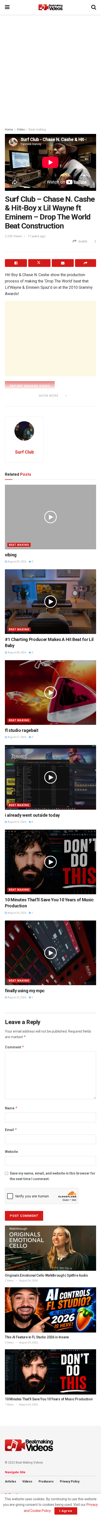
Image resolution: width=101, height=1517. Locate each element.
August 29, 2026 (16, 561)
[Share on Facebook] (16, 263)
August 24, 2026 (16, 913)
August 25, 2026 (16, 822)
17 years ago (36, 236)
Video (21, 129)
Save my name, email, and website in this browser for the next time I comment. (52, 1176)
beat (19, 402)
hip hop (34, 402)
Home (9, 129)
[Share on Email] (63, 263)
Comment (14, 1047)
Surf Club (24, 452)
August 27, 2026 (16, 737)
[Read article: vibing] (50, 517)
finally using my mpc (25, 990)
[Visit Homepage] (50, 7)
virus (81, 402)
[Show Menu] (7, 7)
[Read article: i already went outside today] (50, 777)
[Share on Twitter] (39, 263)
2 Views (9, 1280)
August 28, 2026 (16, 652)
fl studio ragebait (21, 730)
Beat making (37, 129)
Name (11, 1108)
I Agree (65, 1511)
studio (66, 402)
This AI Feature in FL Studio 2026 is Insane (37, 1337)
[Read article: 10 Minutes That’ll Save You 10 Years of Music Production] (50, 862)
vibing (11, 554)
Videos (27, 1481)
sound (50, 402)
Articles (10, 1481)
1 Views (9, 1404)
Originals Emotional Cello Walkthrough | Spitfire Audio (46, 1275)
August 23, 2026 (16, 997)
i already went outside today (32, 815)
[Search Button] (93, 7)
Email (11, 1129)
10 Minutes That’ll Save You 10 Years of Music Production (48, 1399)
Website (11, 1152)
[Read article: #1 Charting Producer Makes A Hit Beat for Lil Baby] (50, 601)
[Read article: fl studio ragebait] (50, 692)
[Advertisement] (50, 69)
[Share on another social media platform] (85, 263)
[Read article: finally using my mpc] (50, 953)
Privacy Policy (69, 1481)
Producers (46, 1481)
